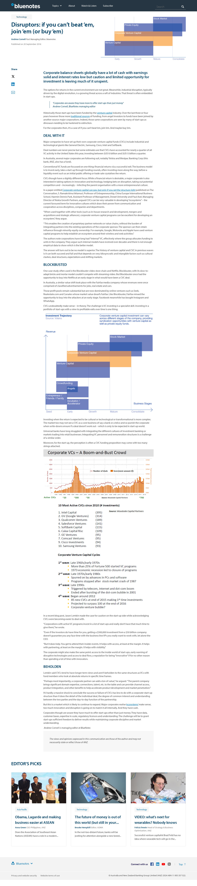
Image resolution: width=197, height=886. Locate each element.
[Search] (183, 6)
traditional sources (80, 116)
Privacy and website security (24, 875)
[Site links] (31, 863)
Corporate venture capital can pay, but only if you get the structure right (98, 189)
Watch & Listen (88, 5)
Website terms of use (50, 875)
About (71, 5)
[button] (17, 77)
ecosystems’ (132, 704)
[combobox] (170, 7)
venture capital (104, 112)
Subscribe (108, 5)
